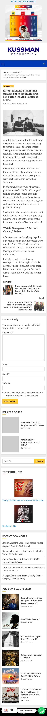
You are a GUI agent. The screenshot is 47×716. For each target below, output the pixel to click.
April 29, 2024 (26, 428)
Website (6, 383)
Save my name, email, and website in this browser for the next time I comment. (24, 394)
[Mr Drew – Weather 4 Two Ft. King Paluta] (10, 676)
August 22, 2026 (27, 606)
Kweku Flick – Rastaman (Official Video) (30, 442)
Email (5, 374)
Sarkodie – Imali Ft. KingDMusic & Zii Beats (32, 423)
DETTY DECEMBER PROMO (23, 1)
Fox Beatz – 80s (9, 526)
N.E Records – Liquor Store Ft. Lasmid (31, 637)
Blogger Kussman (11, 104)
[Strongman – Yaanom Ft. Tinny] (10, 658)
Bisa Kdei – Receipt (30, 619)
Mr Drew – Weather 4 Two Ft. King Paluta (31, 674)
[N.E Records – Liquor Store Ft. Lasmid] (10, 639)
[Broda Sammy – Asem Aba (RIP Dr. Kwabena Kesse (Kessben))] (10, 602)
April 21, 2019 (23, 104)
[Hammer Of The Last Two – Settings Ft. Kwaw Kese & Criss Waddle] (10, 695)
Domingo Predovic (10, 551)
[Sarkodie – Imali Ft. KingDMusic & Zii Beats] (10, 425)
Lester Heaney (9, 567)
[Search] (44, 63)
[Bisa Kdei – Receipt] (10, 620)
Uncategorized (8, 86)
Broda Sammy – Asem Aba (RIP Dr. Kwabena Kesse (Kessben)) (31, 601)
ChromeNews (34, 710)
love (4, 543)
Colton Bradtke (9, 559)
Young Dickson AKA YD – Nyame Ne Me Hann (23, 500)
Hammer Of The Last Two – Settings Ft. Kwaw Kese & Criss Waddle (31, 693)
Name (5, 364)
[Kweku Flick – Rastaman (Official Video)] (10, 444)
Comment (7, 332)
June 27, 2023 (26, 448)
